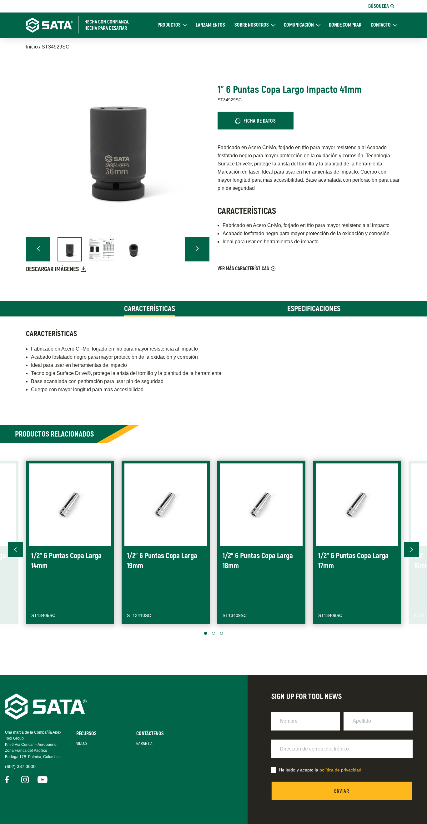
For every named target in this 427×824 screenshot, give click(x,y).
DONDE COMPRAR (345, 25)
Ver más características (243, 268)
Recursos (86, 733)
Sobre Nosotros (251, 25)
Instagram (25, 779)
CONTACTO (381, 25)
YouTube (41, 779)
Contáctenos (150, 733)
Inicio (32, 46)
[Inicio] (81, 25)
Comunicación (299, 25)
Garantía (144, 743)
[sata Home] (46, 717)
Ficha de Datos (260, 121)
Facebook (9, 779)
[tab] (149, 308)
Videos (81, 743)
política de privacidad (340, 769)
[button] (38, 249)
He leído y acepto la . (321, 769)
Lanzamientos (210, 25)
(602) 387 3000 (20, 766)
